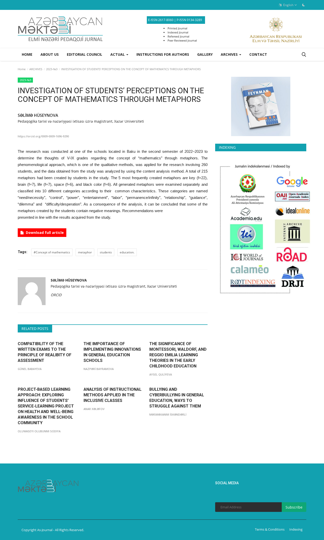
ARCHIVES (35, 69)
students (106, 252)
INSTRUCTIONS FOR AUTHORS (162, 54)
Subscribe (294, 507)
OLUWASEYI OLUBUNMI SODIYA (39, 431)
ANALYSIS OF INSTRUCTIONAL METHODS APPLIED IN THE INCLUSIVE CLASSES (112, 395)
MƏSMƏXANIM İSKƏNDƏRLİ (167, 414)
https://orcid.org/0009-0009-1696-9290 (43, 136)
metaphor (85, 252)
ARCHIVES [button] (230, 54)
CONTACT (258, 54)
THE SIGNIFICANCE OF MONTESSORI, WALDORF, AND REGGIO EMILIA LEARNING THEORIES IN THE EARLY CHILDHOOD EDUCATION (178, 354)
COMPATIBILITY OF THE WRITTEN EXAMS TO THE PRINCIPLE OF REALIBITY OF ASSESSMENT (44, 352)
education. (127, 252)
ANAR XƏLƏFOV (94, 409)
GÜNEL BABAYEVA (30, 369)
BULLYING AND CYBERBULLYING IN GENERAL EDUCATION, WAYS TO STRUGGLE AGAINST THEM (176, 397)
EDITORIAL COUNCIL (84, 54)
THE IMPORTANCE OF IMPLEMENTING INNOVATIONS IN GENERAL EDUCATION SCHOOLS (112, 352)
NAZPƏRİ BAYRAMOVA (99, 369)
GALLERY (205, 54)
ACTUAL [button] (118, 54)
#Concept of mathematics (52, 252)
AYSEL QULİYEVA (160, 374)
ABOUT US (49, 54)
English (288, 5)
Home (27, 54)
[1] (303, 5)
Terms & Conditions (270, 529)
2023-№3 (51, 69)
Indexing (295, 529)
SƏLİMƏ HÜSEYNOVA (38, 115)
